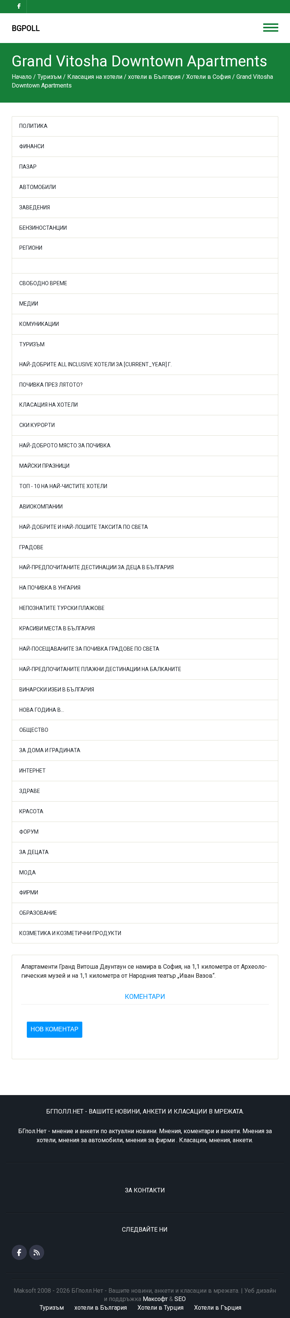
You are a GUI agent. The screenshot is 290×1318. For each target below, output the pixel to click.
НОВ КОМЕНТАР (55, 1029)
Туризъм (32, 344)
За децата (34, 852)
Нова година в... (41, 710)
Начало (22, 76)
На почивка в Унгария (49, 588)
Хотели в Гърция (217, 1307)
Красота (31, 811)
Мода (27, 872)
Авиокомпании (41, 507)
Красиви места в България (57, 628)
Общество (33, 730)
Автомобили (37, 187)
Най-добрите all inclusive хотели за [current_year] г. (95, 364)
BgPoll (26, 28)
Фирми (28, 892)
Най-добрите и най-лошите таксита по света (83, 527)
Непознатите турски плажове (62, 608)
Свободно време (43, 283)
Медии (28, 304)
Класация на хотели (48, 405)
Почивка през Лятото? (51, 385)
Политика (33, 126)
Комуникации (39, 324)
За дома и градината (49, 750)
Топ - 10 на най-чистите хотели (63, 486)
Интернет (32, 771)
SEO (180, 1299)
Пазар (28, 167)
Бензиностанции (43, 228)
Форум (29, 832)
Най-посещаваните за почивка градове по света (89, 649)
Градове (31, 547)
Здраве (29, 791)
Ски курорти (37, 425)
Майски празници (44, 466)
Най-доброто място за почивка (65, 445)
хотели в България (100, 1307)
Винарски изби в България (56, 690)
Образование (38, 913)
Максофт (155, 1299)
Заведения (34, 207)
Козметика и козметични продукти (70, 933)
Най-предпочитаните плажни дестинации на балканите (100, 669)
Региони (30, 248)
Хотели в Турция (160, 1307)
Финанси (31, 146)
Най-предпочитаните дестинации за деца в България (96, 567)
